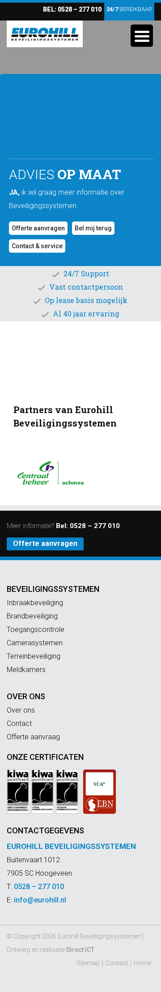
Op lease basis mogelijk (86, 300)
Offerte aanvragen (38, 228)
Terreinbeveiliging (33, 656)
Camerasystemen (35, 643)
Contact (19, 723)
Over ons (26, 696)
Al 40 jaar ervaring (86, 313)
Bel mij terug (93, 228)
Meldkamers (26, 669)
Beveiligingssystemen (53, 589)
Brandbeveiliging (32, 616)
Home (142, 963)
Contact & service (37, 246)
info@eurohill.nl (40, 900)
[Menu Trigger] (142, 36)
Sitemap (88, 963)
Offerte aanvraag (33, 737)
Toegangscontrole (35, 629)
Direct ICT (80, 949)
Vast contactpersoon (86, 286)
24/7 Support (86, 273)
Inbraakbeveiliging (35, 602)
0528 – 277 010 (80, 9)
